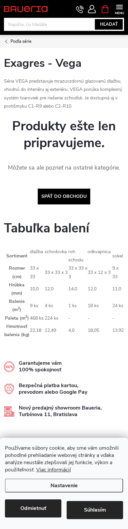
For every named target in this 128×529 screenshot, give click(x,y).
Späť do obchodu (64, 196)
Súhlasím (95, 510)
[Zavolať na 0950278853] (80, 9)
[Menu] (119, 8)
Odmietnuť (33, 508)
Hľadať (109, 24)
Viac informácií (53, 469)
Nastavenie (64, 485)
